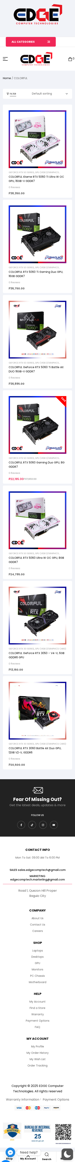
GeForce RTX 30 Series (21, 648)
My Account (28, 1158)
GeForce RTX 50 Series (21, 172)
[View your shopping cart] (70, 58)
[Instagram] (43, 825)
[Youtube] (54, 825)
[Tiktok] (32, 825)
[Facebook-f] (21, 825)
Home (7, 78)
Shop (9, 1158)
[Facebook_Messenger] (10, 1152)
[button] (67, 1154)
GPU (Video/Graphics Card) (50, 648)
